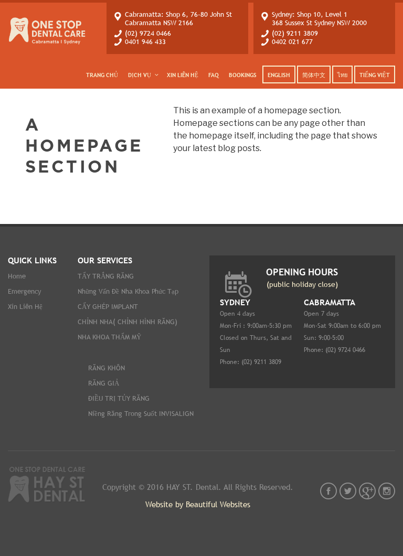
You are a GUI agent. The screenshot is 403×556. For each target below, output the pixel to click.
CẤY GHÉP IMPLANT (108, 307)
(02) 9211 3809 (295, 33)
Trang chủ (102, 75)
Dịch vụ (139, 75)
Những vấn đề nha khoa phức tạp (128, 291)
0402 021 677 (292, 42)
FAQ (213, 75)
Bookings (243, 75)
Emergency (24, 291)
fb (328, 491)
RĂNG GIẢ (103, 383)
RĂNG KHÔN (106, 368)
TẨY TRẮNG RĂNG (106, 276)
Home (17, 276)
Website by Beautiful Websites (197, 504)
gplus (367, 491)
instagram (386, 491)
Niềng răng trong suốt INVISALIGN (141, 414)
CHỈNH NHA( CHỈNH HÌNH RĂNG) (127, 322)
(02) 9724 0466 (148, 33)
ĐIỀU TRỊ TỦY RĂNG (119, 398)
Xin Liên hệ (182, 75)
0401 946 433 (145, 42)
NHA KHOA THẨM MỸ (109, 337)
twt (348, 491)
